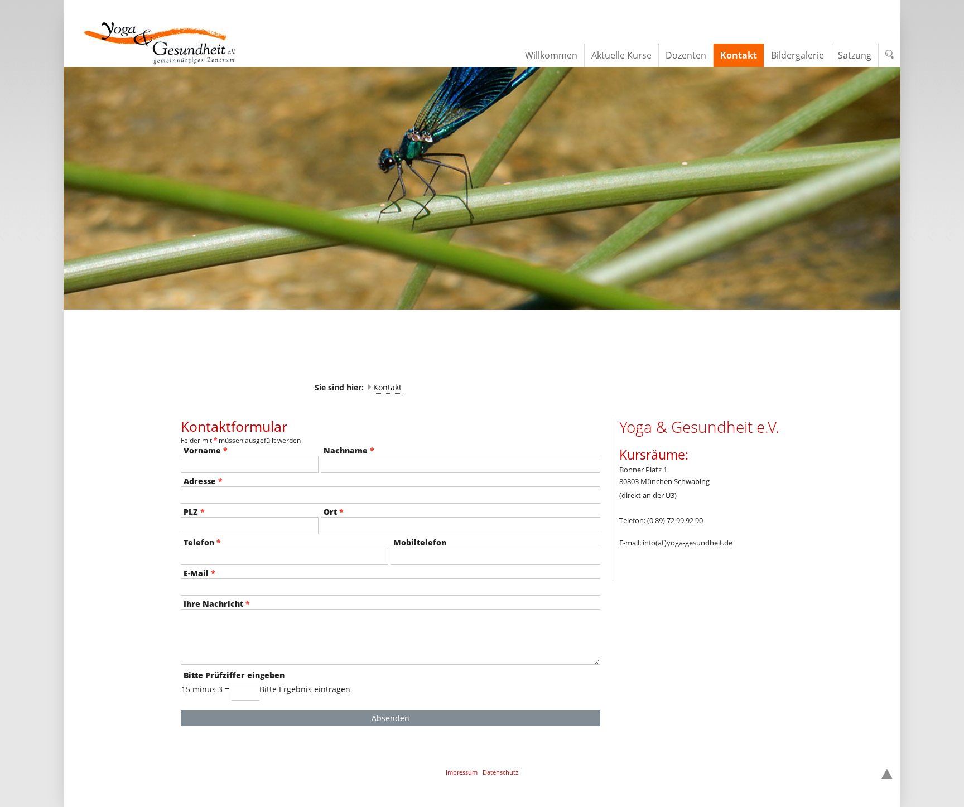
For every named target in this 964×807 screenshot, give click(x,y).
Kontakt (387, 387)
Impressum (462, 772)
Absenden (390, 718)
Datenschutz (500, 772)
